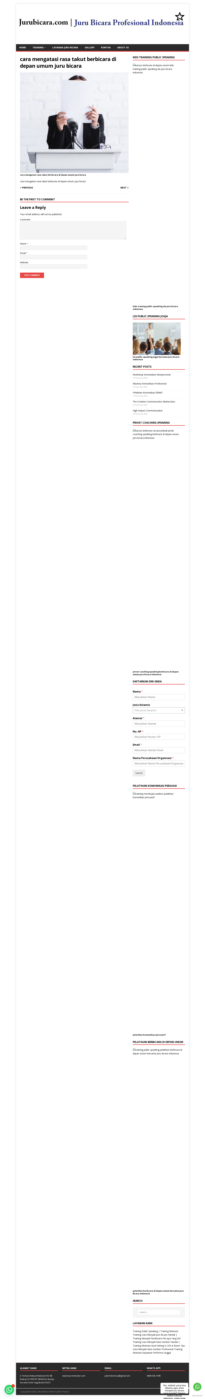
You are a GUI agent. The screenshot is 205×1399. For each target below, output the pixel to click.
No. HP (138, 731)
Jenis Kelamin (141, 705)
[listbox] (159, 710)
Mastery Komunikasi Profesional (149, 383)
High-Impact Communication (148, 410)
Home (22, 47)
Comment (25, 219)
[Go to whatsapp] (197, 1387)
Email (23, 253)
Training (38, 47)
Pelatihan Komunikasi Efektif (147, 392)
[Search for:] (158, 1312)
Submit (139, 773)
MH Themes (63, 1391)
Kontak (106, 47)
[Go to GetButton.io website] (197, 1396)
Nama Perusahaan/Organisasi (153, 758)
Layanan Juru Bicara (65, 47)
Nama (138, 691)
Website (24, 262)
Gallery (89, 47)
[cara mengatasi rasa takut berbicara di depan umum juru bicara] (74, 171)
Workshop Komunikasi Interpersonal (151, 374)
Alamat (138, 718)
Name (23, 243)
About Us (123, 47)
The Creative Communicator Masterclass (154, 401)
